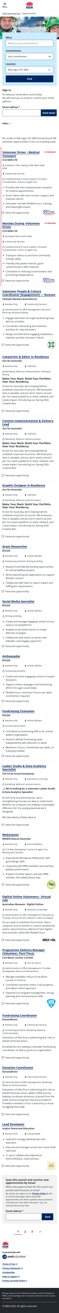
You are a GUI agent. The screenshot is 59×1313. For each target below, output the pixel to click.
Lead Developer (13, 1124)
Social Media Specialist (18, 601)
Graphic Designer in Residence (23, 485)
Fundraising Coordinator (19, 1015)
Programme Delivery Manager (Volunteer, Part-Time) (23, 951)
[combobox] (29, 43)
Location (11, 64)
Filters (5, 123)
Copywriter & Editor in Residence (25, 357)
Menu (5, 5)
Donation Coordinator (17, 1067)
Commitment (13, 50)
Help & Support (10, 1276)
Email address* (11, 107)
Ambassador (11, 656)
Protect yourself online (13, 1280)
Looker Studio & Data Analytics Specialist (24, 767)
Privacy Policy (39, 1193)
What (9, 37)
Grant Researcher (14, 546)
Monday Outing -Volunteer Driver (21, 225)
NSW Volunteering (11, 13)
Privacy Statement (11, 1268)
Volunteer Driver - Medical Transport (21, 154)
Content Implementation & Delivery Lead (27, 422)
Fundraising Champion (18, 711)
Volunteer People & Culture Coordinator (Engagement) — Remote (28, 293)
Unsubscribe (8, 1272)
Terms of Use (8, 1264)
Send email (49, 112)
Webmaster (10, 835)
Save (47, 1216)
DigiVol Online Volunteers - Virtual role (26, 898)
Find (29, 78)
